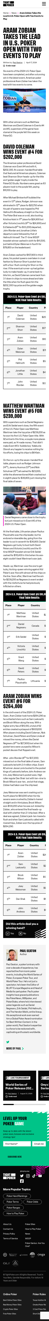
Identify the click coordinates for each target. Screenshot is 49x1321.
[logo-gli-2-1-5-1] (6, 1263)
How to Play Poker (33, 1229)
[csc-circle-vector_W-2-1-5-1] (15, 1264)
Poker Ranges (13, 1207)
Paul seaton (28, 950)
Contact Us (8, 1229)
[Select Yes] (7, 933)
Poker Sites (30, 1224)
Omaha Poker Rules (40, 1305)
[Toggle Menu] (44, 3)
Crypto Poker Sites (10, 1309)
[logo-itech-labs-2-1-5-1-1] (32, 1255)
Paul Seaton (17, 62)
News (14, 13)
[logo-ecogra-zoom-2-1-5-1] (23, 1255)
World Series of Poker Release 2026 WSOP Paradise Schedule (19, 1086)
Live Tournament (20, 1078)
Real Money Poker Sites (12, 1305)
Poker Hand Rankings (17, 1196)
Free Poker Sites (9, 1314)
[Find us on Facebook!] (29, 2)
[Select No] (20, 933)
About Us (7, 1224)
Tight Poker (8, 3)
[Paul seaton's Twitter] (7, 1041)
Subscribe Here (15, 1157)
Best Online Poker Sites (12, 1300)
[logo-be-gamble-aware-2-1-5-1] (13, 1255)
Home (6, 13)
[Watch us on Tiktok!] (16, 2)
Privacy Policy (9, 1234)
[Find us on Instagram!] (28, 1176)
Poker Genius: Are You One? (35, 1244)
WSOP (28, 1238)
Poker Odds (32, 1201)
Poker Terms (13, 1201)
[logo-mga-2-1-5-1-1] (41, 1255)
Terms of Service (10, 1238)
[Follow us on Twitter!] (22, 1176)
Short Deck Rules (39, 1314)
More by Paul (13, 1048)
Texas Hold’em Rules (41, 1300)
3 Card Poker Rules (40, 1309)
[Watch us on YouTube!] (22, 2)
